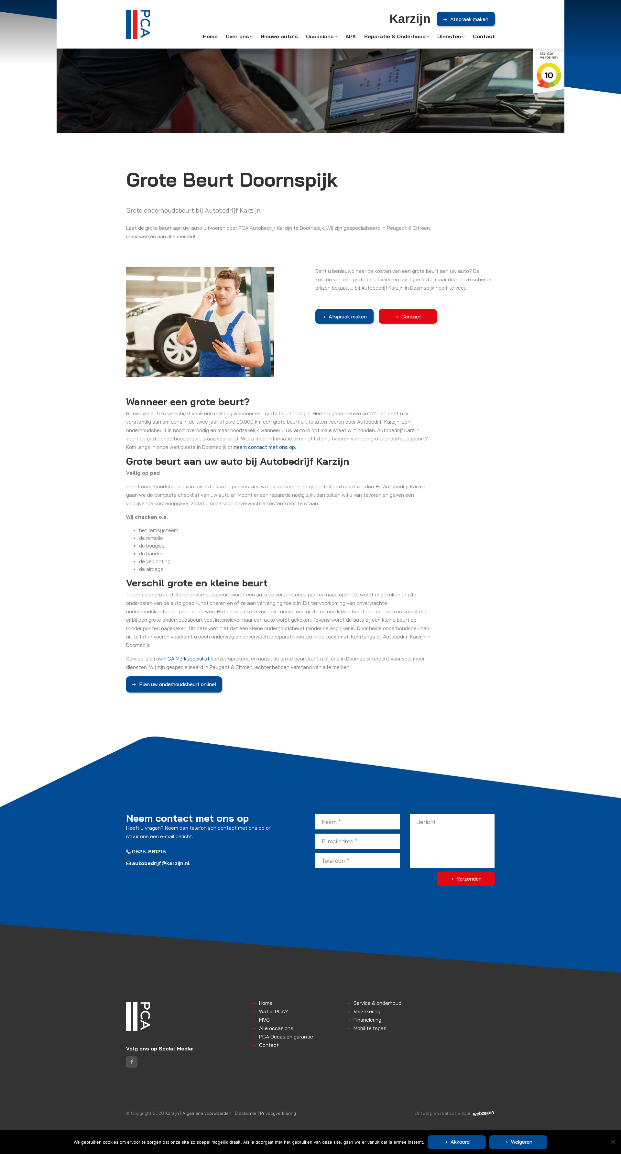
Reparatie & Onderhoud (395, 36)
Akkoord (460, 1141)
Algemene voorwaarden (206, 1113)
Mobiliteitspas (370, 1028)
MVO (264, 1019)
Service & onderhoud (377, 1003)
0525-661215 (149, 851)
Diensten (449, 36)
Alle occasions (276, 1028)
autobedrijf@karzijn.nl (161, 863)
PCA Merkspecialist (187, 658)
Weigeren (521, 1141)
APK (350, 36)
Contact (484, 36)
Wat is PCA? (273, 1011)
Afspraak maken (469, 19)
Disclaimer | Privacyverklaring (265, 1113)
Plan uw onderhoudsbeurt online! (177, 684)
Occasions (320, 36)
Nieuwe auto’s (279, 36)
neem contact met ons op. (265, 447)
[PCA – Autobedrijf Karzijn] (138, 24)
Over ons (237, 36)
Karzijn (172, 1113)
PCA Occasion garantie (286, 1036)
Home (210, 36)
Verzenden (469, 878)
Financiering (367, 1019)
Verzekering (367, 1011)
